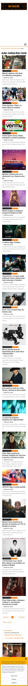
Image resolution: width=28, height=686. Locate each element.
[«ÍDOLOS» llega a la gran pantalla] (14, 476)
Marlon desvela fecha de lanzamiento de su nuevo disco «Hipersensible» (13, 351)
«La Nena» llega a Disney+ (11, 242)
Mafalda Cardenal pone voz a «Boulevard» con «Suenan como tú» (13, 176)
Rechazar (14, 679)
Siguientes (22, 617)
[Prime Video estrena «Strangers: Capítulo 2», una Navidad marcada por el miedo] (14, 586)
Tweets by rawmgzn (7, 622)
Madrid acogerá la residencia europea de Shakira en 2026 (12, 212)
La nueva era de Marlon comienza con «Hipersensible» (13, 419)
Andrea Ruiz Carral (8, 77)
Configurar (14, 682)
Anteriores (5, 617)
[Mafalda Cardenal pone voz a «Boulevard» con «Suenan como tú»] (14, 159)
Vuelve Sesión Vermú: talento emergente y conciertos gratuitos (13, 137)
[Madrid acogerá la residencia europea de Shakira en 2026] (14, 198)
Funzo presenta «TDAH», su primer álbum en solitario (12, 106)
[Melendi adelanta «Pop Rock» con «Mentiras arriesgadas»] (14, 62)
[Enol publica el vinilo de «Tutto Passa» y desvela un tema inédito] (14, 375)
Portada (3, 48)
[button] (26, 658)
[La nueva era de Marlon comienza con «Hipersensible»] (14, 406)
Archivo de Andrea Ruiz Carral (12, 48)
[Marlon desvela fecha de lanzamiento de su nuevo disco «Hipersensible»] (14, 334)
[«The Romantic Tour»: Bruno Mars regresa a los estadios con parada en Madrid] (14, 547)
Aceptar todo (14, 675)
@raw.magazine (8, 630)
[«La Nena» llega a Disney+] (14, 231)
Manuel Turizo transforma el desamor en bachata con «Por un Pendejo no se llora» (13, 524)
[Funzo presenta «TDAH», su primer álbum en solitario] (14, 94)
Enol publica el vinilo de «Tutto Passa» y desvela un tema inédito (14, 389)
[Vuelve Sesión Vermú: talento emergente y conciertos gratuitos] (14, 125)
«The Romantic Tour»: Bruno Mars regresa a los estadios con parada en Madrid (13, 563)
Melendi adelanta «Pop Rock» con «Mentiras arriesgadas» (12, 74)
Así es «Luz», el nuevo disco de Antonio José (13, 311)
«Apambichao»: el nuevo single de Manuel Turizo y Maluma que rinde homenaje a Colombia (13, 278)
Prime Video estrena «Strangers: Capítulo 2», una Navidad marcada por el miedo (13, 602)
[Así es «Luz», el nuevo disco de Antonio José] (14, 298)
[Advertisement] (14, 25)
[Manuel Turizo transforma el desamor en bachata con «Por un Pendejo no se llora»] (14, 508)
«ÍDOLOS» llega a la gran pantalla (13, 487)
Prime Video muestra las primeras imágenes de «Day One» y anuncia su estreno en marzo (14, 455)
